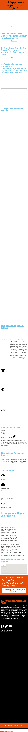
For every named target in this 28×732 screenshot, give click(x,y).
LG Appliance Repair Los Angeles (12, 326)
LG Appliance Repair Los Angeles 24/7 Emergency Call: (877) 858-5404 (12, 581)
